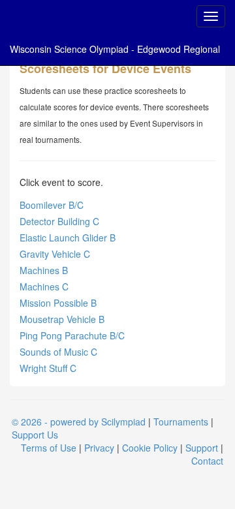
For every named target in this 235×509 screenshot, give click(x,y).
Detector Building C (59, 221)
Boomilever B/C (52, 204)
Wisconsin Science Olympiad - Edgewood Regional (115, 48)
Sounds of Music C (58, 351)
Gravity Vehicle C (55, 253)
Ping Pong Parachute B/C (72, 335)
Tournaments (180, 421)
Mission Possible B (58, 302)
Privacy (99, 447)
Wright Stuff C (48, 368)
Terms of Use (48, 447)
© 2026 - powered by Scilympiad (79, 421)
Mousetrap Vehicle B (62, 319)
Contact (207, 460)
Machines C (44, 286)
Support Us (35, 434)
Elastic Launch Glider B (68, 237)
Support (201, 447)
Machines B (44, 270)
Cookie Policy (150, 447)
